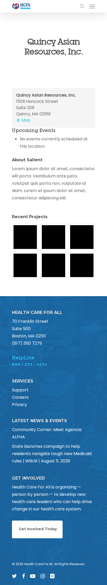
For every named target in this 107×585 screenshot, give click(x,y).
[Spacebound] (25, 237)
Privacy (19, 405)
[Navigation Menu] (92, 6)
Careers (20, 397)
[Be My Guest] (53, 237)
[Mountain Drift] (53, 265)
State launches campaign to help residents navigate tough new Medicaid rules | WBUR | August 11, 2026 (52, 453)
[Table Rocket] (25, 265)
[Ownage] (82, 237)
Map (23, 120)
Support (20, 390)
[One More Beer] (82, 265)
